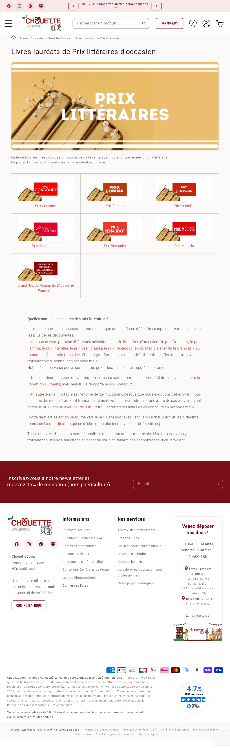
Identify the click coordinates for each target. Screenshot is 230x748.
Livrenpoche (28, 729)
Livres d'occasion (32, 38)
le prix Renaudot (118, 348)
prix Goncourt (176, 342)
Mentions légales (148, 734)
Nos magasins (170, 23)
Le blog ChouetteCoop (79, 577)
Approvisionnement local (136, 530)
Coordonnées (83, 734)
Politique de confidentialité (82, 561)
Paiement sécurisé (76, 530)
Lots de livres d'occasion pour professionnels (140, 572)
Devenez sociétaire (132, 554)
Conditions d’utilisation (175, 729)
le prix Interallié (55, 348)
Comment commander (79, 546)
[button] (8, 23)
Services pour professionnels (139, 546)
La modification (57, 424)
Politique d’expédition (206, 729)
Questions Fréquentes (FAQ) (83, 538)
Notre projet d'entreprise (136, 583)
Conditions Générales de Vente (85, 569)
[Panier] (220, 23)
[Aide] (193, 23)
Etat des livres (128, 538)
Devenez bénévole (131, 561)
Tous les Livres (59, 38)
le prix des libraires (86, 348)
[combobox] (111, 23)
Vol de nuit (82, 407)
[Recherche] (144, 23)
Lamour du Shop (69, 729)
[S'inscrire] (218, 484)
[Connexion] (206, 23)
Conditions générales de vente (114, 734)
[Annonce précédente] (73, 6)
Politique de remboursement (101, 729)
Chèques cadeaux (75, 554)
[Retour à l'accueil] (13, 38)
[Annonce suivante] (156, 6)
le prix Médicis (146, 348)
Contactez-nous (29, 605)
